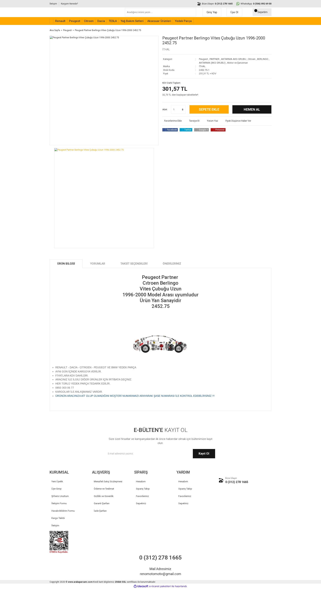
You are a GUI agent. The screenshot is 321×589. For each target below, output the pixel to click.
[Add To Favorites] (172, 121)
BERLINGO (262, 59)
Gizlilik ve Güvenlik (104, 496)
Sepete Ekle (209, 109)
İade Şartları (100, 510)
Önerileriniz (172, 263)
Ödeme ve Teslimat (104, 488)
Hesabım (141, 481)
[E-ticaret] (160, 586)
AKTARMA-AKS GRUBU (233, 59)
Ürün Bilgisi (66, 263)
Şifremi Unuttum (60, 496)
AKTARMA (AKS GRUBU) (212, 62)
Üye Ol (234, 12)
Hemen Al (252, 109)
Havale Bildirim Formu (63, 510)
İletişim (53, 3)
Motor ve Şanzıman (237, 62)
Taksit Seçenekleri (133, 263)
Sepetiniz (141, 503)
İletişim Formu (59, 503)
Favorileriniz (142, 496)
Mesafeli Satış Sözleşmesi (108, 481)
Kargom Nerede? (69, 3)
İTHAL (166, 49)
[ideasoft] (141, 586)
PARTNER (214, 59)
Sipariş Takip (143, 488)
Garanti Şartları (101, 503)
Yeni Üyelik (57, 481)
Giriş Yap (212, 12)
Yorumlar (97, 263)
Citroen (251, 59)
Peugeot (203, 59)
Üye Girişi (56, 488)
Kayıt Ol (204, 453)
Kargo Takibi (58, 518)
